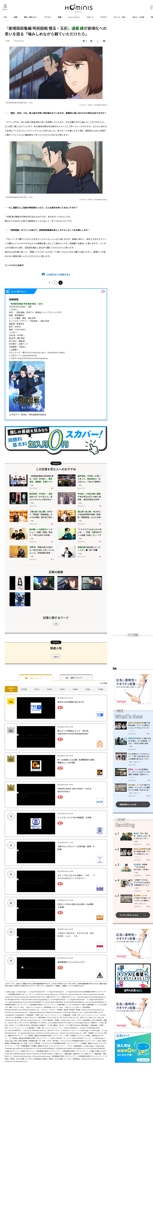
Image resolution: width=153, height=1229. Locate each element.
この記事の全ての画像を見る (57, 274)
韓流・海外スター (30, 17)
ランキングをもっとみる (129, 915)
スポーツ (90, 17)
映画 (56, 624)
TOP (5, 17)
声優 (59, 17)
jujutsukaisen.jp (29, 355)
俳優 (15, 17)
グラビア (103, 17)
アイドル (47, 17)
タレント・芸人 (120, 17)
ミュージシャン (74, 17)
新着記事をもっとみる (128, 804)
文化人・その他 (138, 17)
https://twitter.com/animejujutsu (33, 358)
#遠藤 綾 (56, 657)
